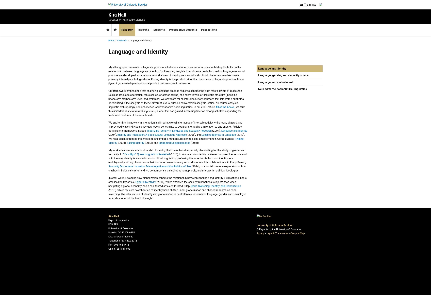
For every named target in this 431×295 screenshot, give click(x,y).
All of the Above (225, 107)
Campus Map (297, 233)
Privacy (260, 233)
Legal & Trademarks (277, 233)
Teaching (143, 29)
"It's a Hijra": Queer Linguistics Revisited (146, 154)
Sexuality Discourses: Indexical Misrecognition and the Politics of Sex (149, 166)
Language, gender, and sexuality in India (283, 75)
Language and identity (272, 68)
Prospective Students (183, 29)
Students (159, 29)
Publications (209, 29)
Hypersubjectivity (145, 182)
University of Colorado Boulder (275, 225)
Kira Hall (117, 15)
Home (111, 40)
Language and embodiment (275, 82)
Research (127, 29)
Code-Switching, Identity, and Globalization (216, 186)
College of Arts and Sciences (126, 19)
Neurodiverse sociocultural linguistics (282, 89)
